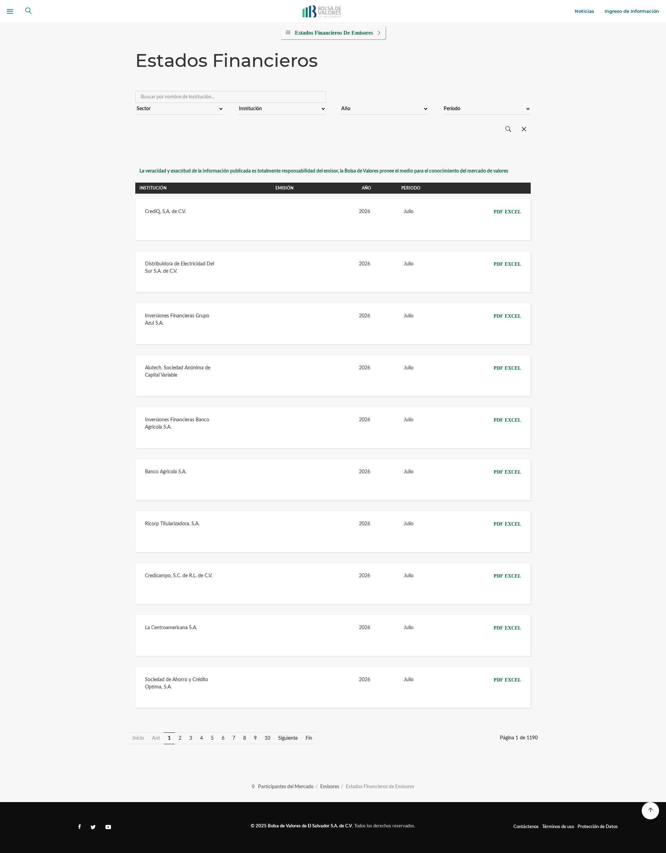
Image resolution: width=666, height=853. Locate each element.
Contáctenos (526, 827)
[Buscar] (508, 129)
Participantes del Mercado (286, 786)
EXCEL (513, 211)
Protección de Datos (598, 827)
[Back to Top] (650, 810)
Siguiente (288, 738)
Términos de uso (558, 827)
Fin (309, 738)
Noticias (584, 11)
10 (267, 738)
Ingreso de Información (632, 11)
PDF (498, 211)
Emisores (329, 786)
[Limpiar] (524, 129)
